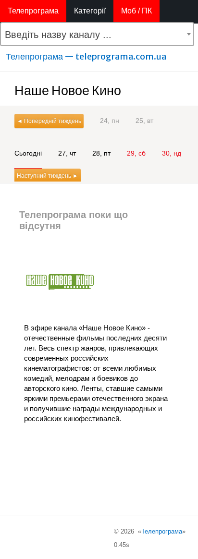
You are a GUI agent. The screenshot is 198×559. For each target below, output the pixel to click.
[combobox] (97, 34)
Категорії (90, 11)
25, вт (144, 120)
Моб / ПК (136, 11)
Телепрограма (33, 11)
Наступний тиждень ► (47, 175)
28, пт (101, 153)
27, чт (67, 153)
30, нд (171, 153)
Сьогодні (28, 153)
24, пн (109, 120)
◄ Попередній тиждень (49, 121)
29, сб (136, 153)
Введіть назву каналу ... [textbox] (58, 34)
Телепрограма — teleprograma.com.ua (86, 56)
